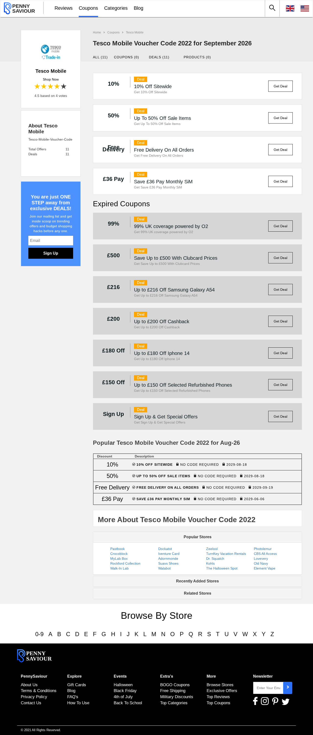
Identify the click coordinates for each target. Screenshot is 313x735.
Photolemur (263, 549)
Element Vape (264, 568)
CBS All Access (265, 554)
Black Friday (125, 690)
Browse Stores (220, 684)
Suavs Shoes (168, 563)
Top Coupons (218, 702)
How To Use (78, 702)
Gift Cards (76, 684)
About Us (29, 684)
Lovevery (261, 558)
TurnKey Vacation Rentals (226, 554)
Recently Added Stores (197, 581)
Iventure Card (168, 554)
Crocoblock (119, 554)
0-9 (39, 634)
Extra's (166, 676)
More (211, 676)
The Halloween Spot (221, 568)
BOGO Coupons (175, 684)
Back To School (128, 702)
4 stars (57, 86)
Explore (74, 676)
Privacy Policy (34, 696)
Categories (116, 8)
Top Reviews (218, 696)
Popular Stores (198, 537)
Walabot (164, 568)
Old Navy (261, 563)
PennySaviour (34, 676)
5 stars (64, 86)
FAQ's (72, 696)
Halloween (123, 684)
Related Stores (197, 593)
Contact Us (31, 702)
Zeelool (212, 549)
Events (120, 676)
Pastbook (117, 549)
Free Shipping (172, 690)
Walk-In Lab (119, 568)
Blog (138, 8)
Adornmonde (168, 558)
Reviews (64, 8)
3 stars (50, 86)
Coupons (88, 8)
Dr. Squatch (215, 558)
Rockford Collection (125, 563)
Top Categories (174, 702)
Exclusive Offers (222, 690)
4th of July (123, 696)
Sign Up (50, 253)
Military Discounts (176, 696)
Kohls (210, 563)
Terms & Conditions (38, 690)
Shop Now (51, 79)
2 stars (44, 86)
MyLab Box (119, 558)
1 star (37, 86)
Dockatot (165, 549)
